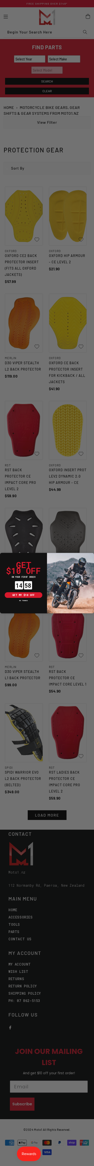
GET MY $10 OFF (23, 594)
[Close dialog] (3, 555)
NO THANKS (23, 600)
